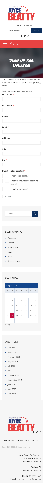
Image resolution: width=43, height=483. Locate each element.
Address (6, 138)
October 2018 (13, 375)
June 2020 (12, 370)
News (10, 252)
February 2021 (14, 357)
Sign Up (36, 30)
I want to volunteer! (19, 189)
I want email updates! (20, 176)
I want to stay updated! (13, 171)
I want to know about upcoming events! (24, 182)
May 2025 (12, 347)
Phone (6, 116)
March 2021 (13, 352)
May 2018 (12, 393)
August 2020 (13, 361)
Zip (4, 160)
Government (13, 247)
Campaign (12, 238)
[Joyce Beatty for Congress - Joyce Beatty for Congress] (21, 12)
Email (5, 127)
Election (11, 242)
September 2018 (15, 380)
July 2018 (11, 384)
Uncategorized (14, 261)
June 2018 (12, 389)
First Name (8, 94)
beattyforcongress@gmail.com (29, 479)
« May (7, 324)
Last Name (8, 105)
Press (10, 256)
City (4, 149)
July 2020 (11, 366)
